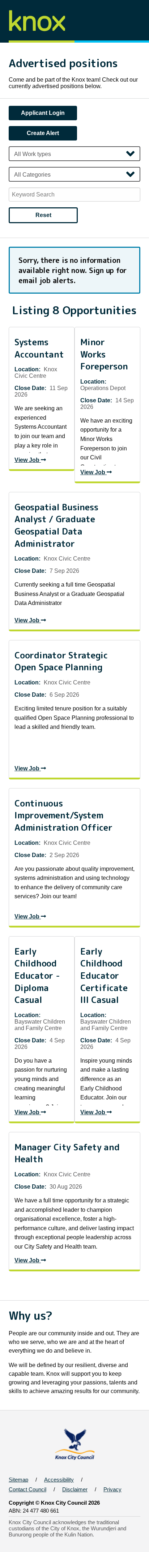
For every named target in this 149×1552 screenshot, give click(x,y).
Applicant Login (43, 113)
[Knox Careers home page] (40, 39)
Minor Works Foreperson (104, 354)
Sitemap (18, 1480)
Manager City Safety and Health (66, 1153)
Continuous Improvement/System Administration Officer (63, 815)
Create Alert (43, 133)
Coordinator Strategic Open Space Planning (61, 661)
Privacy (112, 1489)
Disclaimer (75, 1489)
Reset (43, 215)
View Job (27, 460)
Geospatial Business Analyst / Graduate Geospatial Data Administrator (56, 525)
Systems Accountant (39, 348)
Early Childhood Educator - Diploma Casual (37, 976)
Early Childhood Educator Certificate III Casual (103, 976)
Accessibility (59, 1480)
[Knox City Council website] (74, 1461)
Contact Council (27, 1489)
